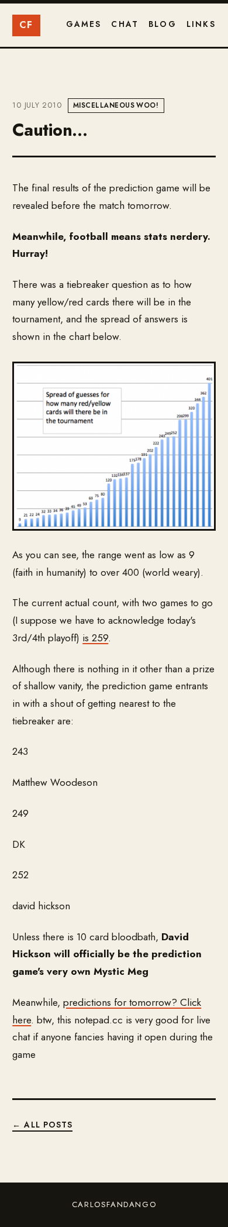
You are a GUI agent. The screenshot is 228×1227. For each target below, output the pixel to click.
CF (26, 25)
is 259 (95, 638)
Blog (162, 24)
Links (201, 24)
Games (84, 24)
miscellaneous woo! (115, 105)
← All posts (42, 1124)
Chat (125, 24)
